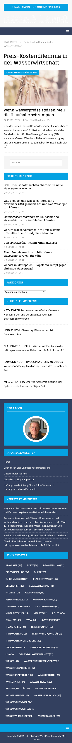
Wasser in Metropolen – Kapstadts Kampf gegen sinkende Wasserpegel (35, 267)
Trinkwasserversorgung (23, 640)
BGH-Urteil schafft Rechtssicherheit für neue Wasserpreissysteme (33, 187)
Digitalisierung (17, 572)
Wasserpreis (15, 681)
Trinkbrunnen (42, 626)
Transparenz (16, 626)
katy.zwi (8, 508)
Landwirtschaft (18, 606)
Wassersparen (45, 688)
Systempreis (51, 620)
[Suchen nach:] (36, 163)
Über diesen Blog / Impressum (19, 479)
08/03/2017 (11, 272)
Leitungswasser (47, 606)
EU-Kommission (17, 579)
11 (23, 237)
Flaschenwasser (45, 579)
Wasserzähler (49, 716)
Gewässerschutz (41, 585)
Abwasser (14, 565)
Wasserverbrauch (47, 695)
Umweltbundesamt (44, 647)
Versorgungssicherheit (36, 654)
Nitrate (40, 613)
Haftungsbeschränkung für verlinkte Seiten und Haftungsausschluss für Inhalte (28, 487)
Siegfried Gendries (35, 120)
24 (23, 192)
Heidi (6, 535)
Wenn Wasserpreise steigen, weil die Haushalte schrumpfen (34, 112)
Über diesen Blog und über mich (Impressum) (27, 467)
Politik (58, 613)
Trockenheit (15, 647)
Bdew (32, 565)
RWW (31, 620)
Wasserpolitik (49, 675)
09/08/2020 (11, 224)
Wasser (12, 661)
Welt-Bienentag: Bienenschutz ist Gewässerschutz (39, 535)
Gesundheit (15, 585)
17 (23, 211)
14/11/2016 (11, 211)
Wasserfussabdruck (20, 668)
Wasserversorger (19, 702)
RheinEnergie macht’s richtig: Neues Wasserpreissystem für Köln (28, 254)
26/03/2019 (11, 237)
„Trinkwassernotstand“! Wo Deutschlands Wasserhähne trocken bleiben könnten (31, 218)
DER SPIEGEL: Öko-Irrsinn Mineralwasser (30, 242)
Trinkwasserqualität (47, 633)
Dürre (40, 572)
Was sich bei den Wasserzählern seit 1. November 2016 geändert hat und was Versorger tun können (35, 204)
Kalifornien (34, 592)
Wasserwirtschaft (19, 716)
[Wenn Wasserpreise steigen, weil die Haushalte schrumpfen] (36, 88)
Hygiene (13, 592)
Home (7, 461)
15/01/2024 (13, 120)
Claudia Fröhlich (12, 541)
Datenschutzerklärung (15, 473)
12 (23, 224)
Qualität (13, 620)
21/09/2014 (11, 247)
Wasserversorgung (20, 709)
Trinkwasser (16, 633)
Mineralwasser (17, 613)
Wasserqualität (18, 688)
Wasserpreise (41, 681)
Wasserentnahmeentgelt (41, 661)
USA (10, 654)
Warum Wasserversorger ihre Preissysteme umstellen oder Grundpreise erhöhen (32, 231)
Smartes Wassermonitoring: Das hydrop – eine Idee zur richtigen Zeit (35, 366)
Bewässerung (53, 565)
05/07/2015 (11, 192)
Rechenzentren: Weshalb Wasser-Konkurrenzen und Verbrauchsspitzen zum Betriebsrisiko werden (31, 314)
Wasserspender (17, 695)
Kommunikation (45, 599)
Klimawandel (17, 599)
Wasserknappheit (19, 675)
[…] (5, 146)
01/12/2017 (11, 260)
